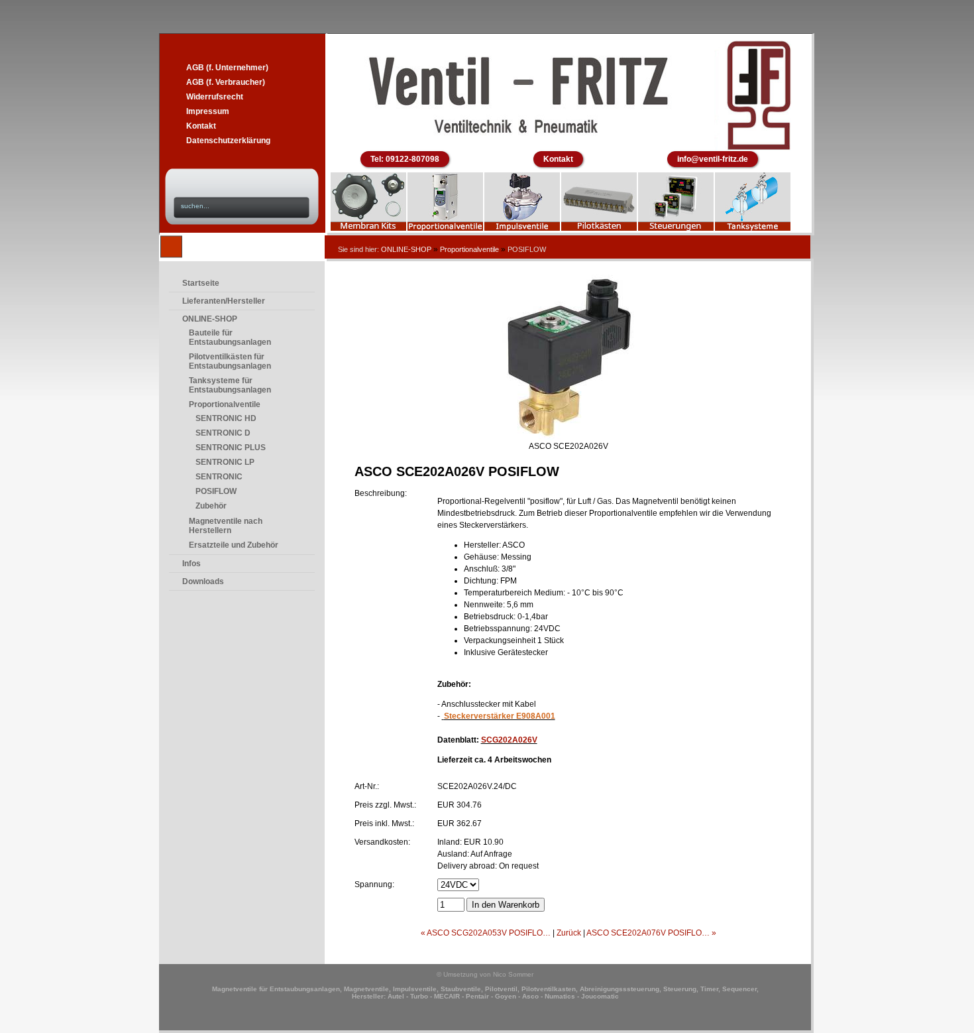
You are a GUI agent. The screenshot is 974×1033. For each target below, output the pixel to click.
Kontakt (201, 126)
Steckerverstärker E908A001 (499, 716)
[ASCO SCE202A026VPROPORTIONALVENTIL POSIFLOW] (568, 437)
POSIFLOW (216, 491)
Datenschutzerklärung (228, 140)
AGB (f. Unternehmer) (227, 67)
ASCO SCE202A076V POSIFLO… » (651, 933)
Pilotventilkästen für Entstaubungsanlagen (230, 361)
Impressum (207, 111)
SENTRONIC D (222, 433)
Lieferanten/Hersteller (223, 301)
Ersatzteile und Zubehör (233, 545)
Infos (191, 563)
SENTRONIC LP (224, 462)
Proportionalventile (469, 249)
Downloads (203, 581)
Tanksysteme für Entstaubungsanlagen (230, 385)
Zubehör (211, 506)
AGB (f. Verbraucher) (225, 82)
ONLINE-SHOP (406, 249)
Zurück (569, 933)
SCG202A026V (509, 740)
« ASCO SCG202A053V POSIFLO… (486, 933)
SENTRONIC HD (225, 418)
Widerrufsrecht (214, 96)
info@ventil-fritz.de (712, 159)
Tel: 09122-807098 (404, 159)
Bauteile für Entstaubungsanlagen (230, 337)
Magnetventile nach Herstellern (225, 525)
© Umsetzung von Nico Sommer (485, 974)
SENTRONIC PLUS (230, 447)
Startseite (200, 283)
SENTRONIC (219, 476)
